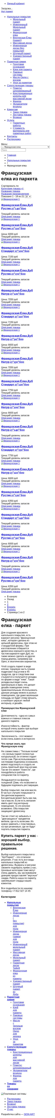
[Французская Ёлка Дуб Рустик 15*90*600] (10, 528)
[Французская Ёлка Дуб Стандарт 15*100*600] (10, 242)
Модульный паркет (19, 20)
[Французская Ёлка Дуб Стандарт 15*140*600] (10, 509)
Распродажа (14, 139)
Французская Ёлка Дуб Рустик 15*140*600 (17, 206)
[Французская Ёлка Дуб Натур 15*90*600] (10, 330)
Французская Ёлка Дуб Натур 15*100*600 (17, 405)
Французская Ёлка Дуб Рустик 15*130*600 (17, 579)
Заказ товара (20, 112)
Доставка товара (22, 114)
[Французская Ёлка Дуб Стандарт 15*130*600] (10, 441)
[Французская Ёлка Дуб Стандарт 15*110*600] (10, 307)
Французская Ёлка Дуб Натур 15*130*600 (17, 360)
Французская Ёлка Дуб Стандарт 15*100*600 (17, 249)
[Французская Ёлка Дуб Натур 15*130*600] (10, 352)
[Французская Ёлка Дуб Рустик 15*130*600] (10, 571)
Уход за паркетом (22, 82)
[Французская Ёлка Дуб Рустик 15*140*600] (10, 199)
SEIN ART (29, 1114)
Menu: (4, 144)
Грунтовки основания (19, 65)
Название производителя (15, 194)
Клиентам (12, 109)
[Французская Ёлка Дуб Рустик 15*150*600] (10, 264)
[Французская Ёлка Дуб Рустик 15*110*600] (10, 219)
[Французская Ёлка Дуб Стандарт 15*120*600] (10, 375)
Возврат (17, 117)
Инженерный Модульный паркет (20, 27)
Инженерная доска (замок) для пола (20, 936)
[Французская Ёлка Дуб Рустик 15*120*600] (10, 486)
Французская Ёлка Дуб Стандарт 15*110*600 (17, 314)
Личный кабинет (16, 3)
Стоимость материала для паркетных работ (22, 131)
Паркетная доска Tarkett (18, 965)
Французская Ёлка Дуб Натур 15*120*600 (17, 292)
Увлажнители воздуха (20, 105)
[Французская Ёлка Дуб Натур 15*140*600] (10, 420)
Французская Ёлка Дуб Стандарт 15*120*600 (17, 382)
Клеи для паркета (22, 69)
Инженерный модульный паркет (20, 947)
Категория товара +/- (12, 188)
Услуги (10, 120)
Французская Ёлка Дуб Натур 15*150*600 (17, 559)
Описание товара (10, 216)
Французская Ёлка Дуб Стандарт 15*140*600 (17, 516)
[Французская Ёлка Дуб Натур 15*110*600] (10, 463)
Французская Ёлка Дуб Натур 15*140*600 (17, 428)
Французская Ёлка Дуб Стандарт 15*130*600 (17, 448)
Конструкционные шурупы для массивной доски (22, 96)
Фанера (17, 101)
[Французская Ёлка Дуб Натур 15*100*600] (10, 398)
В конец (11, 609)
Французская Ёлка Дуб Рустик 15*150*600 (17, 272)
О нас (10, 1109)
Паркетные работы (19, 124)
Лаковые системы (18, 73)
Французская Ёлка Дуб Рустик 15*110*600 (17, 226)
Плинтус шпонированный (22, 89)
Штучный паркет (22, 53)
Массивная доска (22, 43)
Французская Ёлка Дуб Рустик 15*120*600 (17, 493)
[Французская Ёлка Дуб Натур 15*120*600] (10, 284)
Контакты (12, 136)
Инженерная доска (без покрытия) (20, 48)
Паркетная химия (16, 61)
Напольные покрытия (19, 16)
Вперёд (11, 607)
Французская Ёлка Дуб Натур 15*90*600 (17, 337)
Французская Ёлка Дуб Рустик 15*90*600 (17, 536)
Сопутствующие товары (20, 85)
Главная (11, 155)
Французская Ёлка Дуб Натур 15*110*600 (17, 471)
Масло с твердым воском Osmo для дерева (18, 1028)
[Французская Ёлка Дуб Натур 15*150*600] (10, 551)
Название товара (10, 191)
